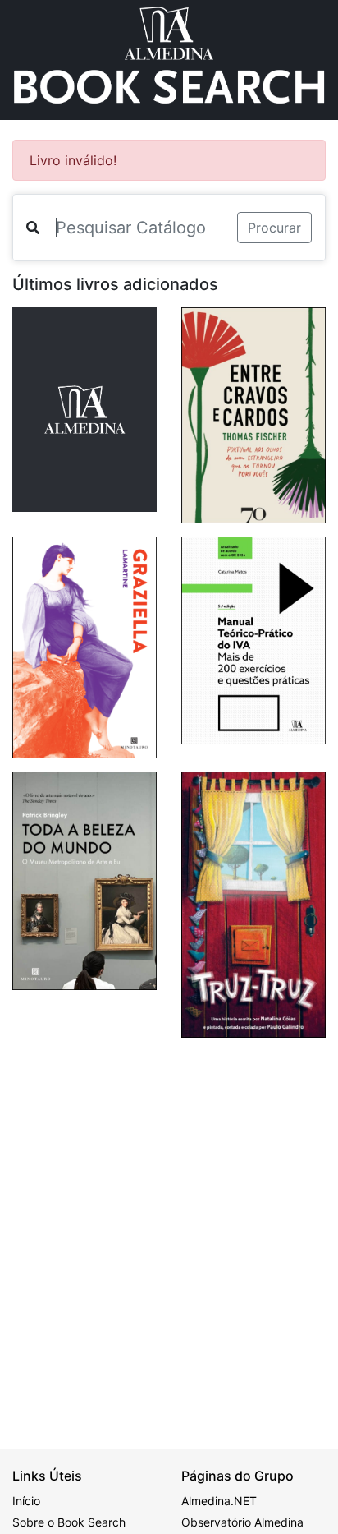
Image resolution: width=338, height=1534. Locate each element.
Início (26, 1501)
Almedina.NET (219, 1501)
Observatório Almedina (242, 1522)
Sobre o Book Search (69, 1522)
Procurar (274, 227)
